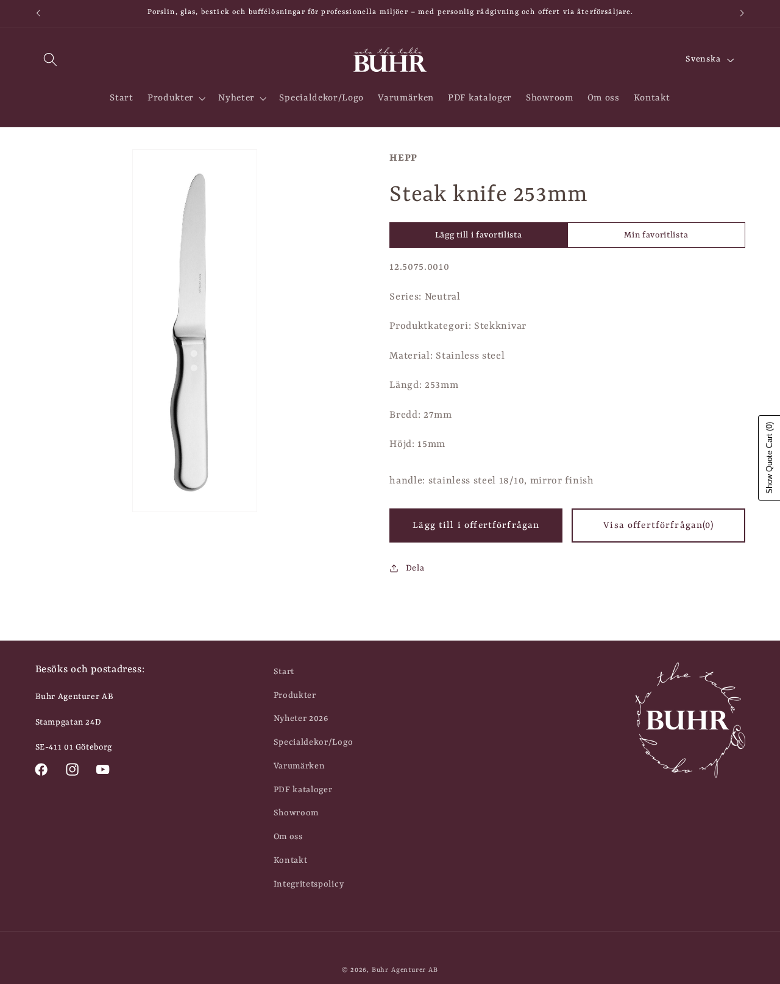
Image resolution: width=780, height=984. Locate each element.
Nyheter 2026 (301, 718)
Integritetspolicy (309, 884)
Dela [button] (415, 568)
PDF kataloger (303, 790)
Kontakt (291, 860)
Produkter (295, 695)
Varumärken (299, 766)
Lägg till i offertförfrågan (476, 525)
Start (284, 671)
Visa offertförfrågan (658, 525)
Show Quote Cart (769, 458)
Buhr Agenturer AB (405, 970)
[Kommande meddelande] (742, 13)
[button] (50, 60)
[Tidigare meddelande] (37, 13)
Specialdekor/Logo (313, 742)
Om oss (288, 837)
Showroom (296, 813)
